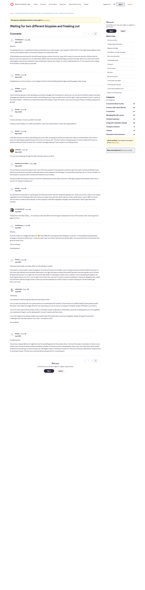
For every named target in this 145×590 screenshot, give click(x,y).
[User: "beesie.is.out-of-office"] (12, 164)
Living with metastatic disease (120, 123)
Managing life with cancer (120, 115)
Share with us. (46, 20)
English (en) (106, 4)
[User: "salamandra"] (12, 290)
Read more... (115, 142)
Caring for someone (120, 127)
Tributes (120, 131)
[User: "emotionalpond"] (12, 210)
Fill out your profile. (126, 150)
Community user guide (114, 80)
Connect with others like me (120, 108)
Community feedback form (115, 88)
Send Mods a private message (116, 52)
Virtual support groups (114, 84)
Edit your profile (112, 40)
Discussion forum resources (120, 134)
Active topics (111, 68)
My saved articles (112, 76)
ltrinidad (17, 88)
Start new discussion (113, 56)
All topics (110, 64)
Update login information (114, 44)
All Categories (110, 100)
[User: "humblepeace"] (12, 41)
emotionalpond (19, 209)
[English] (20, 4)
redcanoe (18, 150)
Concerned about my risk (120, 104)
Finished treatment (120, 119)
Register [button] (60, 371)
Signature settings (112, 48)
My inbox (110, 72)
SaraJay (17, 75)
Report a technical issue (114, 92)
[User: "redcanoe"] (12, 151)
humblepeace (19, 40)
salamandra (18, 289)
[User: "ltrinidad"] (12, 89)
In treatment (120, 111)
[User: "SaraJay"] (12, 76)
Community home (112, 60)
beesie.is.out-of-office (22, 163)
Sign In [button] (49, 371)
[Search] (114, 4)
